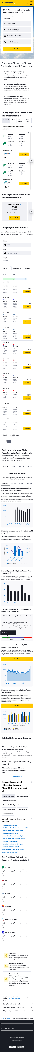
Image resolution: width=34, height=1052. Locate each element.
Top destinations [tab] (8, 813)
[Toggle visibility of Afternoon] (7, 729)
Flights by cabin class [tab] (9, 800)
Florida (8, 1018)
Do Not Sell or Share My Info (17, 1037)
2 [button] (12, 441)
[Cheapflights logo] (7, 3)
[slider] (32, 263)
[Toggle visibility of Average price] (23, 563)
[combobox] (8, 18)
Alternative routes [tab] (8, 796)
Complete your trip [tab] (23, 796)
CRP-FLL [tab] (29, 466)
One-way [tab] (27, 120)
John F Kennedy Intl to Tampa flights (13, 849)
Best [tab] (13, 119)
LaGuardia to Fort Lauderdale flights (13, 836)
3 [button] (16, 441)
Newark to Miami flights (9, 825)
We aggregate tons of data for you (13, 1007)
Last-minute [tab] (20, 120)
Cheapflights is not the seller (12, 1004)
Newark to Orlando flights (10, 833)
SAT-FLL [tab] (21, 466)
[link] (14, 218)
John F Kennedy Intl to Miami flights (12, 830)
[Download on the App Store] (21, 1047)
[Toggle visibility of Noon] (15, 728)
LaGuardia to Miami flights (10, 841)
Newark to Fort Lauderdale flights (12, 844)
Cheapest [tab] (6, 119)
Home (2, 1018)
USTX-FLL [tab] (5, 483)
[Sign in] (27, 3)
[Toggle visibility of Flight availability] (12, 563)
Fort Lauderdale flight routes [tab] (11, 805)
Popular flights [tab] (22, 809)
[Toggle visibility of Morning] (7, 728)
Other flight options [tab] (9, 809)
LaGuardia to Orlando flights (10, 846)
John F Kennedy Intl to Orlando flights (13, 838)
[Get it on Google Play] (13, 1047)
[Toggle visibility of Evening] (16, 729)
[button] (22, 12)
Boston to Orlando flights (9, 852)
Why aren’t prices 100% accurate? (14, 1011)
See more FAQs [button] (17, 776)
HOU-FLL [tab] (13, 466)
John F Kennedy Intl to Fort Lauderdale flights (15, 828)
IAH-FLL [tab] (5, 466)
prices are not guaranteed (14, 998)
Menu (31, 1)
